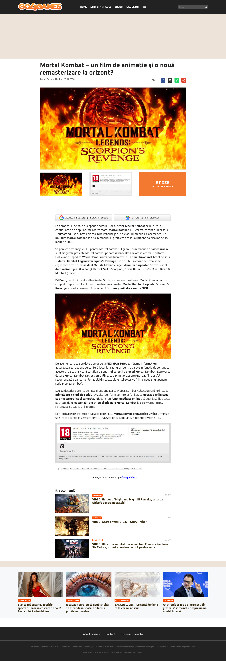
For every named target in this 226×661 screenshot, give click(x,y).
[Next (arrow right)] (3, 623)
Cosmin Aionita (54, 79)
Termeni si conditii (132, 634)
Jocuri (119, 7)
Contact (110, 634)
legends (65, 469)
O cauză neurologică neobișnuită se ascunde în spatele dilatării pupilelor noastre (87, 608)
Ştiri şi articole (100, 7)
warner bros (137, 469)
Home (83, 7)
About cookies (91, 634)
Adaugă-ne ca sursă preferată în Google (86, 218)
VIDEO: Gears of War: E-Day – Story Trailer (119, 522)
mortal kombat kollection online (98, 469)
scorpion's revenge (122, 469)
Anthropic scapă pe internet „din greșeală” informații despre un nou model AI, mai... (185, 608)
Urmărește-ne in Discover (145, 218)
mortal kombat (76, 469)
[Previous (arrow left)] (1, 623)
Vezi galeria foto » (162, 184)
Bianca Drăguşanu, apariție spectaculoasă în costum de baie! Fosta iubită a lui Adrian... (39, 608)
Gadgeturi (133, 7)
